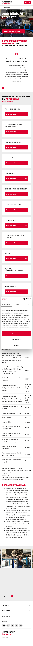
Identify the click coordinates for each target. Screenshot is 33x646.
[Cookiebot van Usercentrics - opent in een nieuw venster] (23, 299)
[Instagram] (8, 625)
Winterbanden (11, 286)
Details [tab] (17, 304)
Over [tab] (27, 304)
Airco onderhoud (12, 109)
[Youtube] (12, 625)
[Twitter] (16, 625)
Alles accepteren (16, 334)
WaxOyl (8, 253)
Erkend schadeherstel (14, 142)
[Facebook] (4, 625)
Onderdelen (10, 173)
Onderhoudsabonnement (16, 189)
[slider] (3, 88)
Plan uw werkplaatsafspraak (14, 270)
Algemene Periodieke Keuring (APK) (13, 125)
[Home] (7, 2)
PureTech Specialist (13, 204)
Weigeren (16, 345)
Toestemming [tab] (6, 304)
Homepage (7, 7)
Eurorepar (9, 158)
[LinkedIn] (21, 625)
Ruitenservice (10, 220)
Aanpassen (15, 339)
